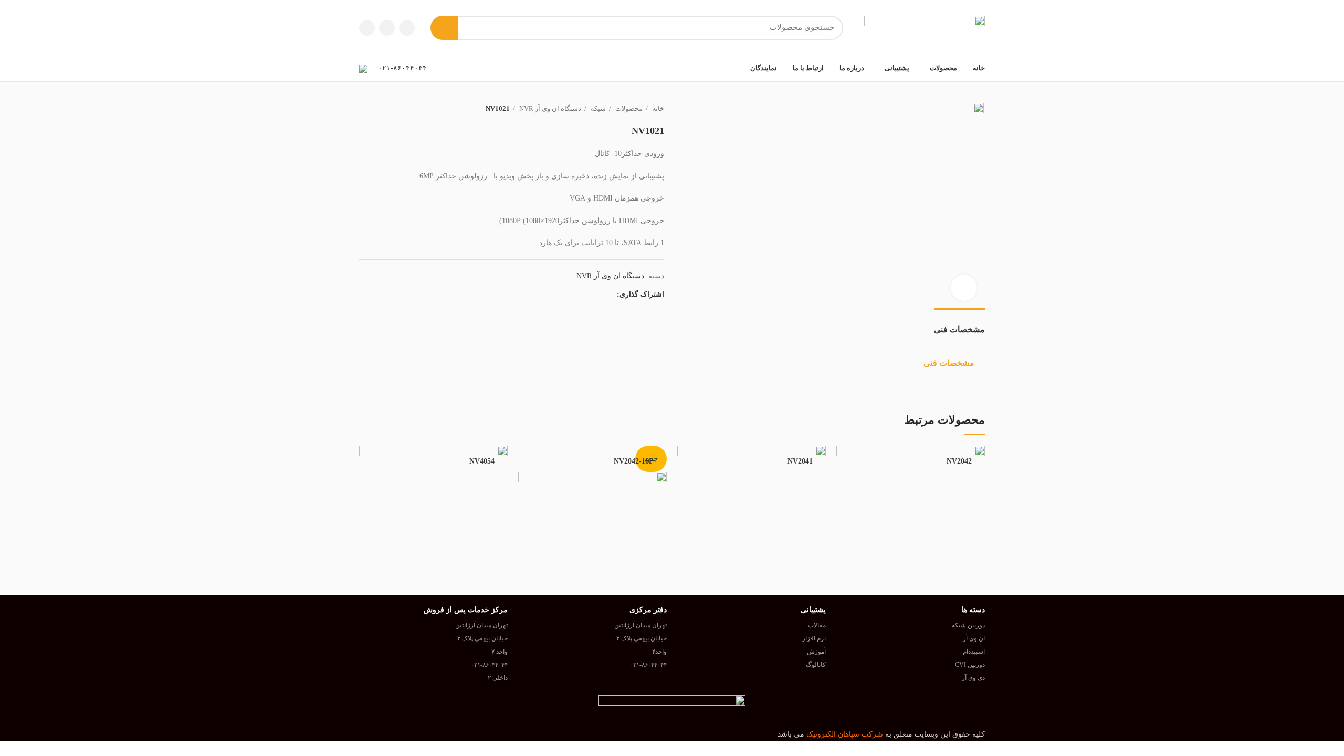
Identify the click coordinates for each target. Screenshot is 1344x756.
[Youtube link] (387, 28)
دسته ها (973, 610)
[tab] (959, 324)
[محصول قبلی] (385, 108)
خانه (657, 108)
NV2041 (800, 461)
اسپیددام (974, 651)
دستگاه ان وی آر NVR (549, 108)
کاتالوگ (816, 664)
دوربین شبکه (968, 625)
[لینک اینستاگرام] (407, 28)
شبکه (597, 108)
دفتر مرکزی (648, 610)
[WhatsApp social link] (608, 294)
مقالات (817, 625)
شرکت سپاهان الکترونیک (844, 734)
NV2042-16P (634, 461)
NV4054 (482, 461)
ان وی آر (974, 638)
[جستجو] (444, 28)
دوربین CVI (970, 664)
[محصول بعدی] (364, 108)
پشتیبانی (813, 610)
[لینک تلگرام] (367, 28)
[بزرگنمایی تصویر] (964, 288)
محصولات (628, 108)
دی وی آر (973, 677)
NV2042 (959, 461)
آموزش (816, 651)
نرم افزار (814, 638)
